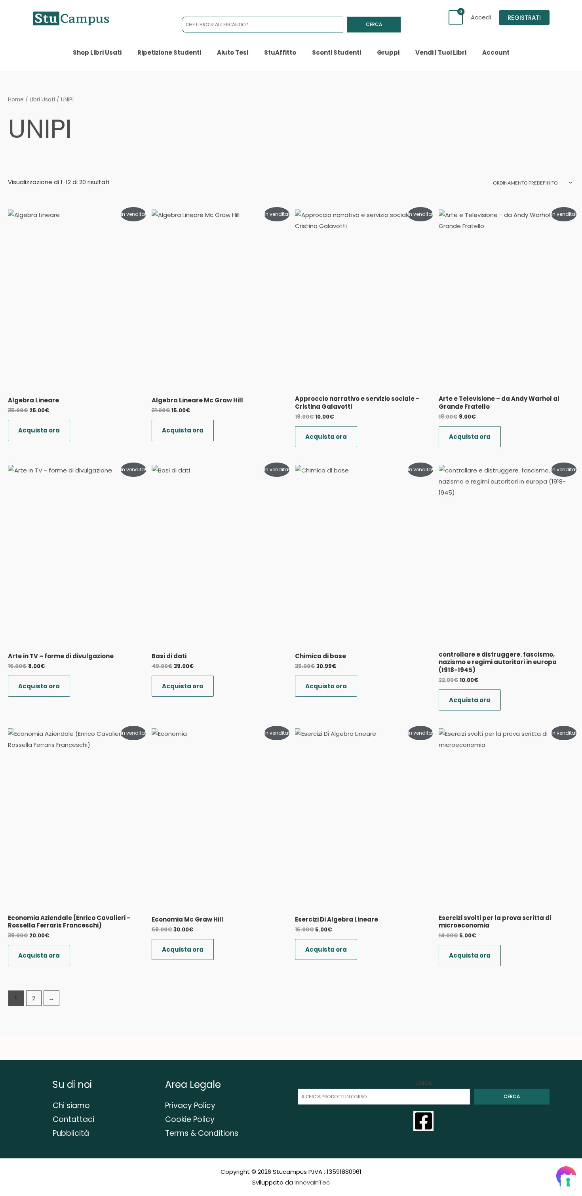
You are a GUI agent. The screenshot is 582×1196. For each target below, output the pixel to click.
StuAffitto (280, 52)
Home (16, 99)
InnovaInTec (312, 1182)
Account (496, 52)
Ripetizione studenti (169, 52)
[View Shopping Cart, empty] (456, 17)
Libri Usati (42, 99)
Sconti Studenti (336, 52)
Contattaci (73, 1119)
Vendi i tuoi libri (440, 52)
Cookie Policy (190, 1119)
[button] (524, 17)
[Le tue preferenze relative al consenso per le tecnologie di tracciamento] (568, 1182)
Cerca (374, 24)
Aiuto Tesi (232, 52)
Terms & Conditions (201, 1133)
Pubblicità (71, 1133)
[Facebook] (423, 1121)
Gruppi (388, 52)
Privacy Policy (190, 1105)
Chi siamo (71, 1105)
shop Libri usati (97, 52)
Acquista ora (39, 430)
